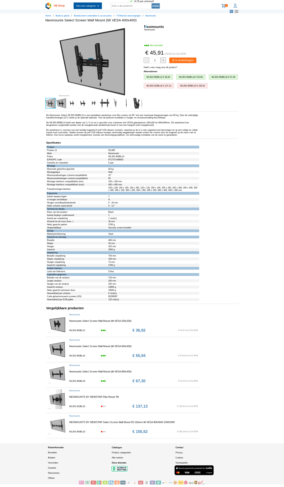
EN (236, 11)
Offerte (51, 478)
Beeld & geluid (62, 15)
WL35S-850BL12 (77, 330)
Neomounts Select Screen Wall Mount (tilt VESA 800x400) (100, 371)
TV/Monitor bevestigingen (128, 15)
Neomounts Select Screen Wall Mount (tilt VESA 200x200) (100, 320)
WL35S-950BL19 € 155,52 (192, 86)
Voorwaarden (182, 463)
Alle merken (117, 457)
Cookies (179, 457)
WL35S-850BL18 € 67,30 (223, 77)
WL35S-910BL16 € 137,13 (158, 86)
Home (48, 15)
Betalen (51, 457)
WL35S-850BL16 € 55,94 (191, 77)
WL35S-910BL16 (77, 406)
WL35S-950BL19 (77, 431)
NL (231, 11)
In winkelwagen (184, 60)
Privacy (179, 452)
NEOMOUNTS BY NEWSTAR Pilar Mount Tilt (94, 396)
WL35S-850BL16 (77, 355)
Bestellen (52, 452)
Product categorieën (121, 452)
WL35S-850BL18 (77, 381)
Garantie (52, 468)
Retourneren (53, 473)
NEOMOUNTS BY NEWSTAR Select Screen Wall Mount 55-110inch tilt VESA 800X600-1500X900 (122, 422)
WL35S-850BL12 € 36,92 (158, 77)
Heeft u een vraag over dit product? (160, 67)
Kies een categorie (86, 5)
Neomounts (150, 15)
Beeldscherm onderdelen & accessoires (93, 15)
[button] (139, 28)
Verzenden (53, 463)
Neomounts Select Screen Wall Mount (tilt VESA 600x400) (100, 346)
